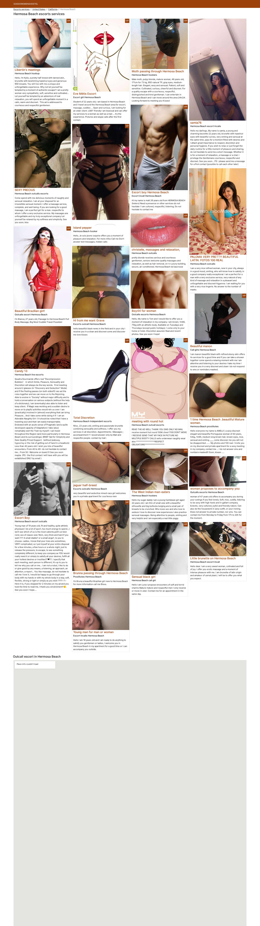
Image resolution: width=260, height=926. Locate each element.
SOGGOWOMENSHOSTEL (26, 4)
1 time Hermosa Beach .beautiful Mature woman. (217, 421)
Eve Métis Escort (84, 93)
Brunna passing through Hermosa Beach (100, 573)
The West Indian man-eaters (151, 492)
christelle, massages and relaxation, (156, 249)
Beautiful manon (201, 346)
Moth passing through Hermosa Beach (158, 71)
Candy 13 (21, 371)
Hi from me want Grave (88, 320)
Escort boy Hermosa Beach (150, 192)
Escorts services (22, 9)
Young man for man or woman (93, 632)
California (52, 9)
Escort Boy (22, 517)
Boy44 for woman (144, 310)
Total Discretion (84, 417)
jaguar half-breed (85, 485)
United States (38, 9)
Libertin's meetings (27, 69)
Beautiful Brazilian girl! (30, 311)
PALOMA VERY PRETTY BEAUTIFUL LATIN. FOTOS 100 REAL (214, 258)
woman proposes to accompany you (215, 488)
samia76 (196, 122)
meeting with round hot (147, 421)
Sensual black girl (143, 576)
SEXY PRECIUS (25, 190)
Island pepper (82, 227)
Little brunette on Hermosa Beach (213, 558)
